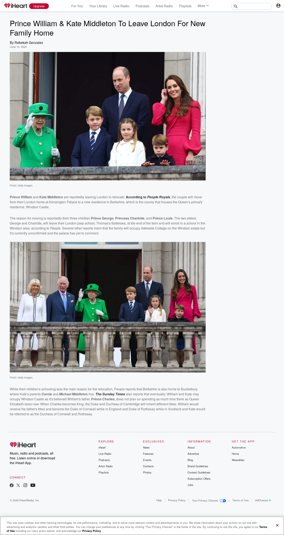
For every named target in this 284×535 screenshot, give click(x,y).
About (191, 447)
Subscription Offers (199, 479)
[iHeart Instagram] (25, 485)
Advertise (193, 454)
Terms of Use (240, 500)
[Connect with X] (18, 485)
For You (77, 6)
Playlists (185, 6)
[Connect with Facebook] (12, 485)
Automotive (239, 447)
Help (159, 500)
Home (235, 454)
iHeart (102, 447)
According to (136, 197)
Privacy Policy (177, 500)
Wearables (238, 460)
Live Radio (121, 6)
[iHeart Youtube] (32, 485)
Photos (147, 472)
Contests (148, 466)
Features (148, 454)
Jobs (190, 485)
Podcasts (142, 6)
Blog (190, 460)
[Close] (277, 525)
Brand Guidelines (198, 466)
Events (147, 460)
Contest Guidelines (199, 472)
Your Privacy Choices (205, 500)
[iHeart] (15, 6)
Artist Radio (164, 6)
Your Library (98, 6)
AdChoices (261, 500)
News (146, 447)
